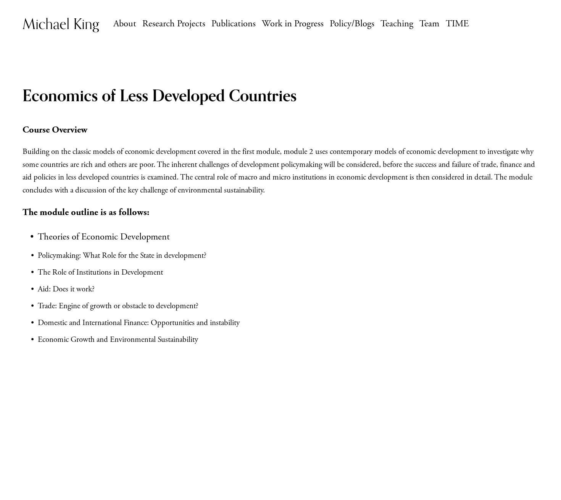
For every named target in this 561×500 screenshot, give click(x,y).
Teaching (396, 24)
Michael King (61, 23)
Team (429, 24)
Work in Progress (293, 24)
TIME (457, 24)
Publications (233, 24)
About (124, 24)
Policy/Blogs (352, 24)
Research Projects (173, 24)
